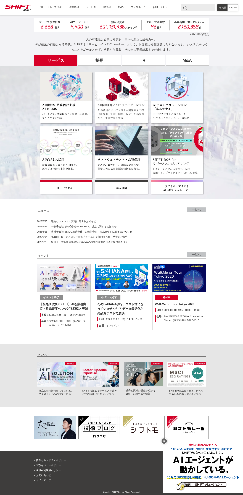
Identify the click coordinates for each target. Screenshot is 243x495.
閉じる (164, 441)
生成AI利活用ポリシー (48, 470)
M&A (120, 7)
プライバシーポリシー (48, 465)
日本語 (222, 7)
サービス (91, 7)
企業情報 (74, 7)
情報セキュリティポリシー (51, 460)
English (233, 7)
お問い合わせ (160, 7)
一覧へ (196, 209)
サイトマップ (43, 480)
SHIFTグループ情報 (50, 7)
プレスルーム (138, 7)
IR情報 (107, 7)
